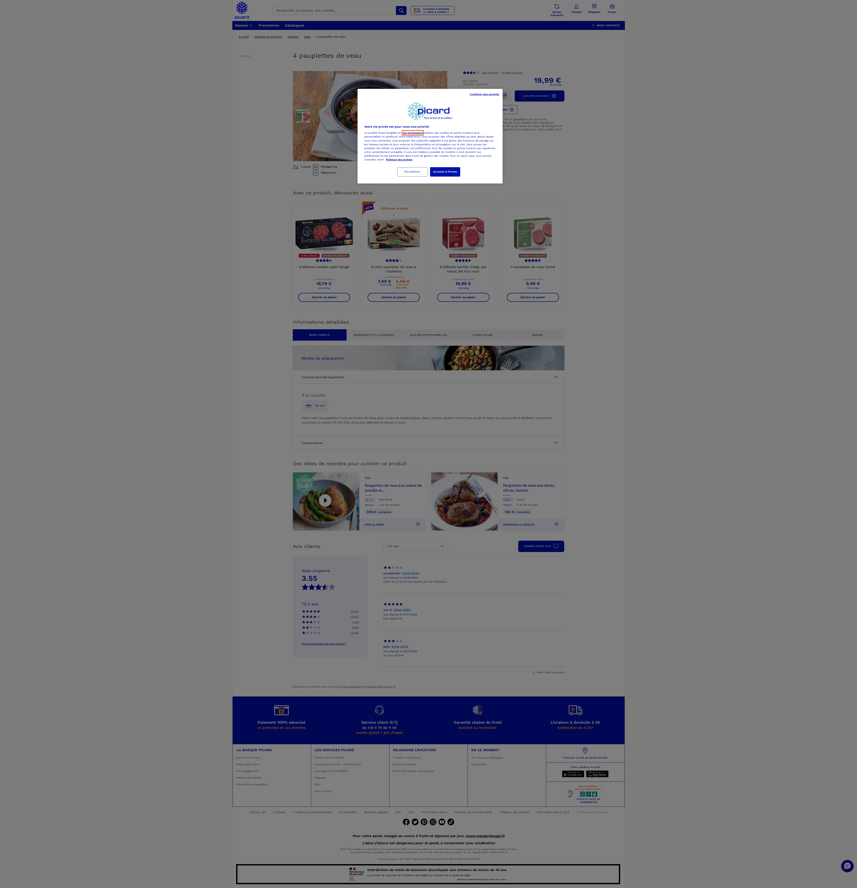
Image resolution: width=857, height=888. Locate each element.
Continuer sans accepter (484, 94)
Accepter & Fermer (445, 171)
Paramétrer (412, 171)
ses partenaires (412, 132)
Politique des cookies (399, 159)
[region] (430, 136)
